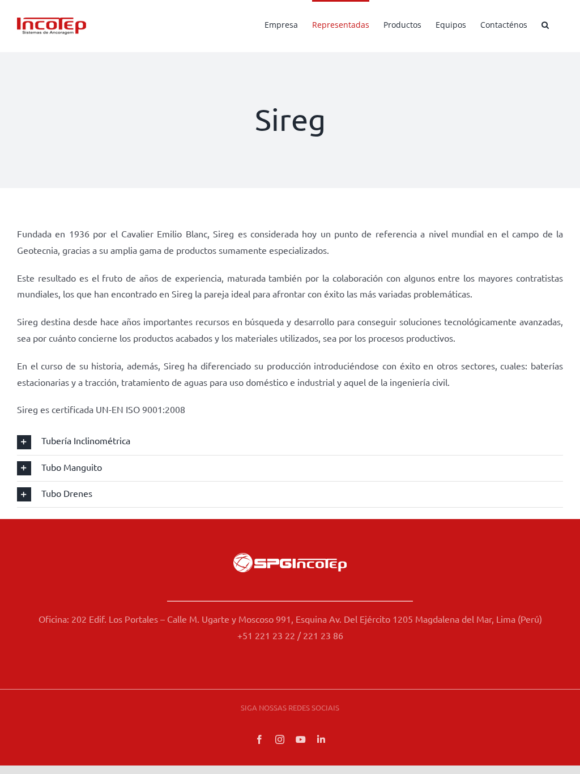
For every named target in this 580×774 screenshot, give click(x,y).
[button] (545, 24)
